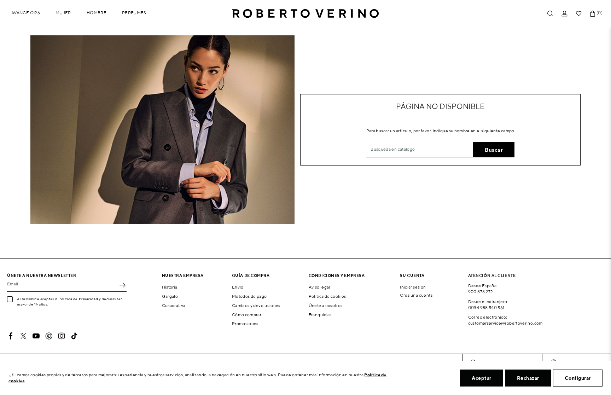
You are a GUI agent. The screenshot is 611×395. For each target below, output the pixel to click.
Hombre (96, 12)
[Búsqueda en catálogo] (550, 14)
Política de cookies (327, 296)
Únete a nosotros (326, 305)
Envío (238, 287)
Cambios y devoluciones (256, 305)
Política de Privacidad (78, 299)
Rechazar (528, 378)
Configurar (578, 378)
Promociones (245, 323)
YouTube (36, 335)
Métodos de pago (249, 296)
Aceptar (481, 378)
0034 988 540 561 (486, 307)
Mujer (63, 12)
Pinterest (48, 335)
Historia (170, 287)
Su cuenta (412, 275)
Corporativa (174, 305)
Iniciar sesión (413, 287)
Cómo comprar (246, 314)
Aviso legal (319, 287)
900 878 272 (480, 291)
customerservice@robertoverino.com (505, 323)
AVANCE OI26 (25, 12)
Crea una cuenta (416, 295)
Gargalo (170, 296)
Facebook (10, 335)
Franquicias (320, 314)
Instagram (61, 335)
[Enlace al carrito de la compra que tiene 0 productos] (592, 14)
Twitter (23, 335)
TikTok (74, 335)
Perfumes (134, 12)
